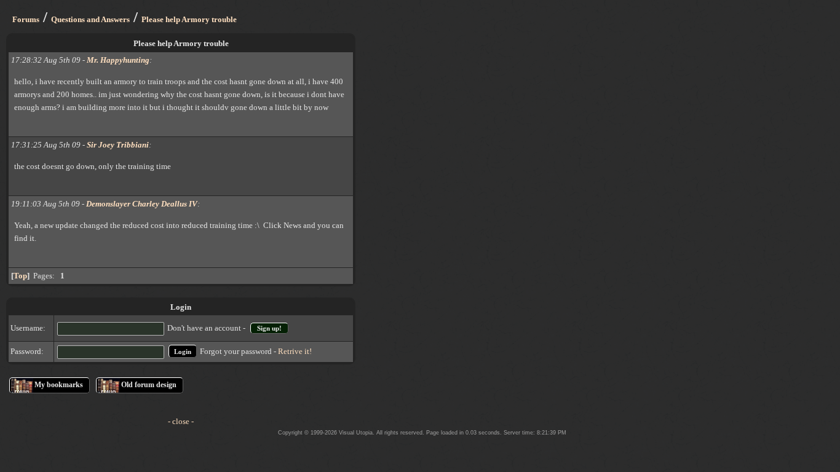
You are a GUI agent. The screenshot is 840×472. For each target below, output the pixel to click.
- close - (181, 421)
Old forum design (148, 384)
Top (20, 275)
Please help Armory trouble (189, 19)
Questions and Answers (90, 19)
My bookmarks (58, 384)
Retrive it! (295, 351)
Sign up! (269, 328)
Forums (25, 19)
